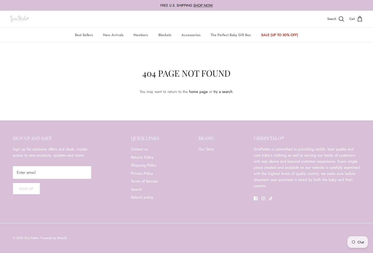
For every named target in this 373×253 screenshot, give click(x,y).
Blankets (164, 34)
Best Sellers (84, 34)
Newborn (140, 34)
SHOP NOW (203, 5)
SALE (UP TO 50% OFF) (279, 34)
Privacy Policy (142, 173)
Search (136, 189)
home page (198, 91)
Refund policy (142, 197)
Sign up (26, 188)
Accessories (190, 34)
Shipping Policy (144, 165)
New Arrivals (113, 34)
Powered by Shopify (54, 238)
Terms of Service (144, 181)
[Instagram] (263, 198)
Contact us (139, 149)
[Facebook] (256, 198)
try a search (223, 91)
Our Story (206, 149)
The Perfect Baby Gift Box (231, 34)
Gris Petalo (31, 238)
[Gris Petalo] (19, 19)
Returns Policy (142, 157)
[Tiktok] (271, 198)
